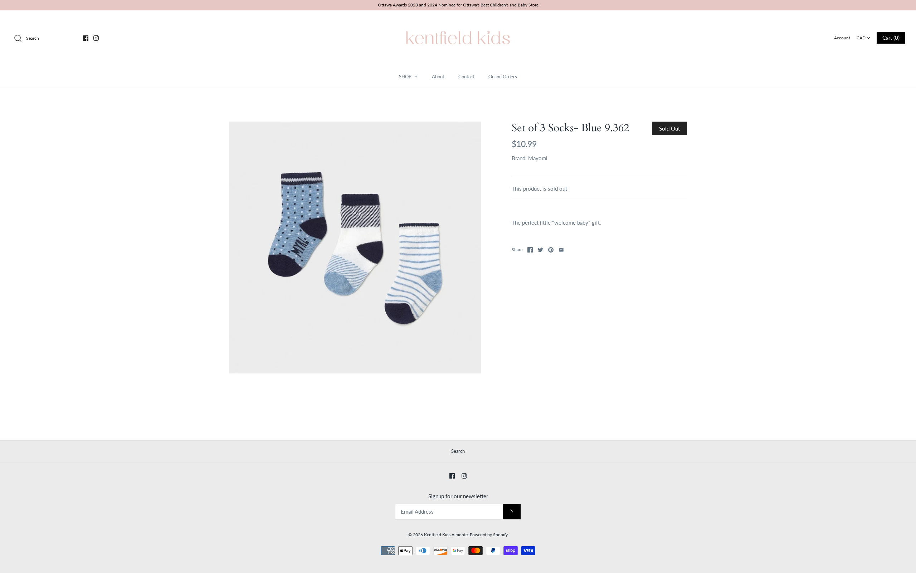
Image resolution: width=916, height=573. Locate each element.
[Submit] (512, 511)
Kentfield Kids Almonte (446, 534)
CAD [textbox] (863, 35)
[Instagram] (96, 38)
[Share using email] (561, 250)
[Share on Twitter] (540, 250)
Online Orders (502, 76)
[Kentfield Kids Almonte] (458, 22)
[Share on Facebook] (530, 250)
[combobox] (863, 35)
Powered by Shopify (489, 534)
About (438, 76)
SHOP (408, 76)
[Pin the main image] (551, 250)
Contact (466, 76)
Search (458, 451)
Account (842, 37)
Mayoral (537, 158)
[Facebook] (85, 38)
